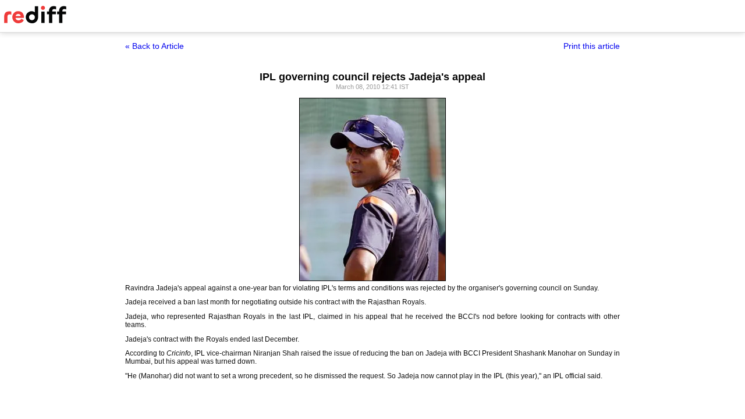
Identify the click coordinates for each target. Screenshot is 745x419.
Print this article (591, 46)
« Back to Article (154, 46)
